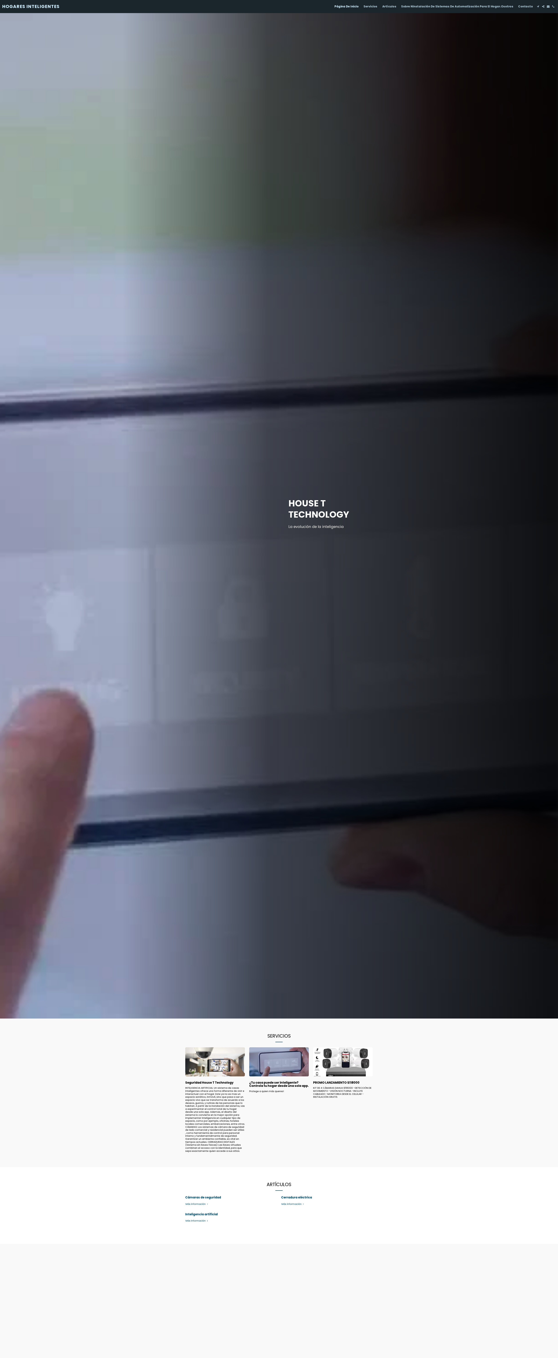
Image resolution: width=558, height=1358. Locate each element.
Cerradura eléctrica (296, 1197)
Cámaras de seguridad (203, 1197)
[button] (538, 6)
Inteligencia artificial (201, 1214)
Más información (196, 1204)
